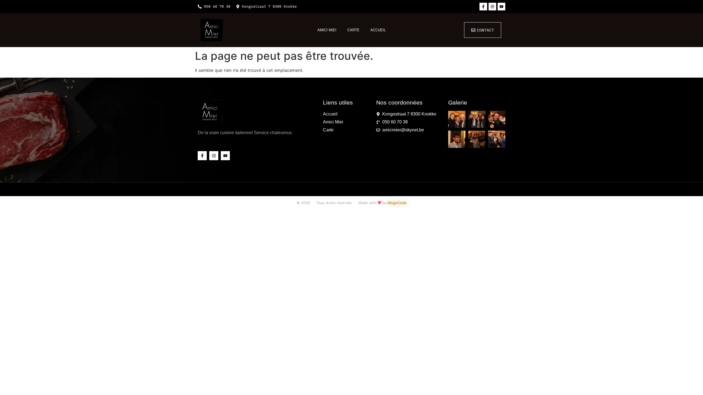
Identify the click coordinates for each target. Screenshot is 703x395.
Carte (353, 30)
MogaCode (397, 203)
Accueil (378, 30)
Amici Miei (326, 30)
